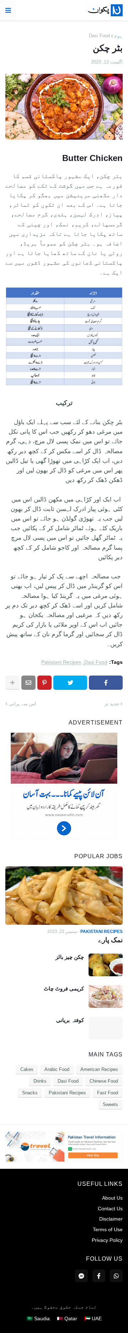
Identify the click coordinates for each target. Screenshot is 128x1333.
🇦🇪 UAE (93, 1318)
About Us (112, 1198)
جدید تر (112, 703)
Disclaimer (111, 1219)
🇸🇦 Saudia (38, 1318)
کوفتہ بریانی (70, 1020)
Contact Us (110, 1208)
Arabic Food (56, 1069)
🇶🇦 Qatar (67, 1318)
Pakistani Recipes (61, 662)
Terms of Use (108, 1229)
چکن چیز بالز (69, 957)
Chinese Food (104, 1081)
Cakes (26, 1069)
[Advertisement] (64, 837)
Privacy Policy (107, 1240)
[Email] (28, 683)
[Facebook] (106, 683)
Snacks (30, 1092)
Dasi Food (99, 35)
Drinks (40, 1081)
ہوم (118, 35)
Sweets (110, 1104)
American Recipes (99, 1069)
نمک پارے (110, 940)
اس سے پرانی (22, 703)
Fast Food (107, 1092)
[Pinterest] (44, 683)
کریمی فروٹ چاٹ (64, 988)
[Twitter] (70, 683)
